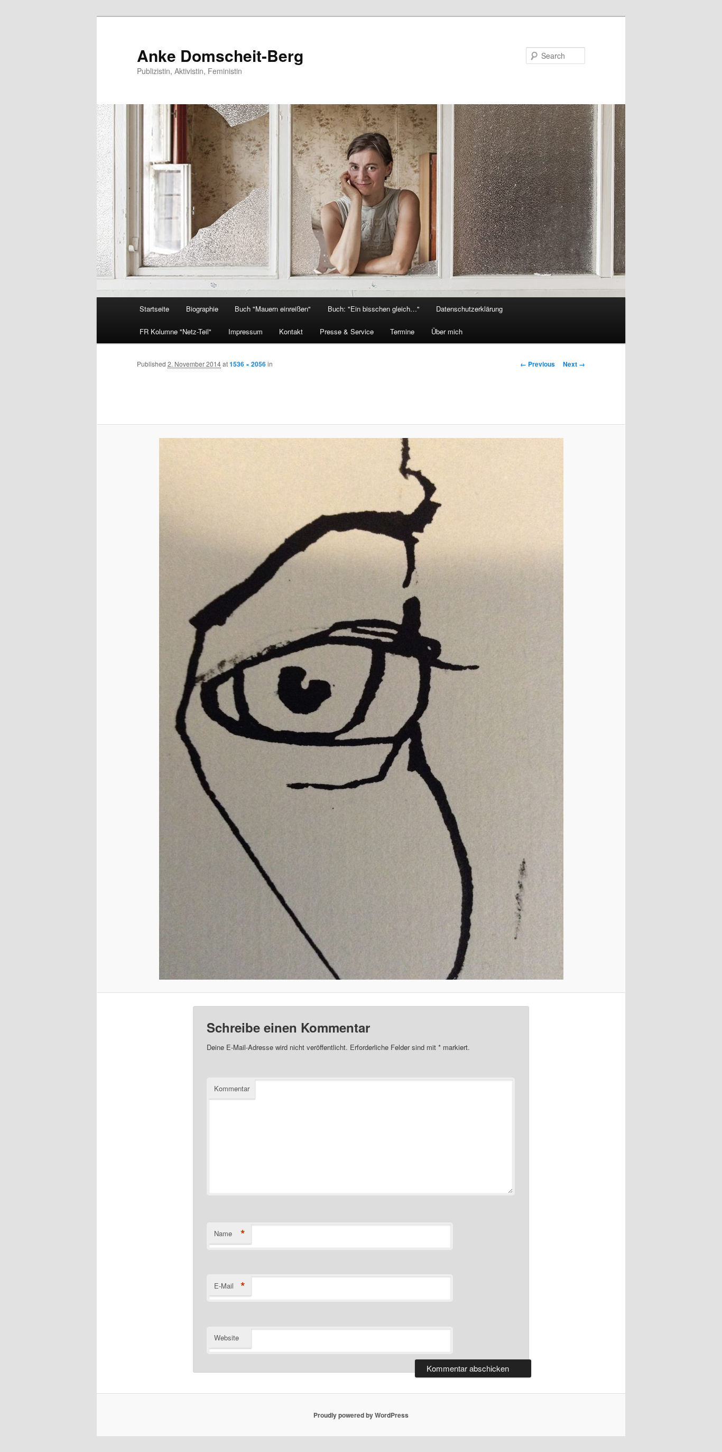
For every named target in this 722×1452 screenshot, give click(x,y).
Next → (574, 364)
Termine (402, 331)
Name (229, 1233)
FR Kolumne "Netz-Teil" (175, 331)
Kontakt (291, 331)
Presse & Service (347, 331)
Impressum (245, 331)
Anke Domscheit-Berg (220, 55)
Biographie (202, 309)
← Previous (537, 364)
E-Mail (229, 1285)
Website (226, 1337)
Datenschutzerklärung (469, 309)
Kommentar (231, 1088)
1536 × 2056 (247, 364)
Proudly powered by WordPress (361, 1415)
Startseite (154, 309)
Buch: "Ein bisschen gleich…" (374, 309)
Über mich (446, 331)
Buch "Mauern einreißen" (273, 309)
